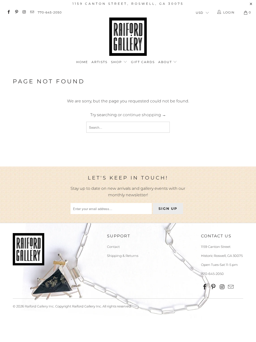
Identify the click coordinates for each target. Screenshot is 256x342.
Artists (100, 62)
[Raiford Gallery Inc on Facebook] (8, 12)
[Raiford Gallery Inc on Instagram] (24, 12)
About (165, 62)
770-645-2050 (50, 12)
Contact (113, 247)
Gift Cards (143, 62)
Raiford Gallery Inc (39, 306)
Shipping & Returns (122, 256)
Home (82, 62)
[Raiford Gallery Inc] (128, 37)
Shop (117, 62)
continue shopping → (144, 114)
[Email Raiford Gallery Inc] (32, 12)
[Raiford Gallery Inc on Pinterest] (16, 12)
